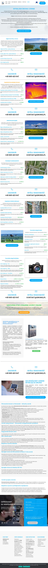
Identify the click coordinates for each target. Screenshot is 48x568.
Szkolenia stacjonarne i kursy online (24, 305)
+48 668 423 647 (42, 1)
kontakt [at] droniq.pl (29, 556)
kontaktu (9, 450)
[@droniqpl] (2, 523)
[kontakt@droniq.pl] (13, 512)
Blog (9, 3)
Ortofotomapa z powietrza (40, 544)
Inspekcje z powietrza (41, 540)
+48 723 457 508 (30, 552)
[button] (36, 351)
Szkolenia (39, 541)
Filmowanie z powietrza (42, 539)
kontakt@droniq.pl (19, 512)
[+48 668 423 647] (2, 512)
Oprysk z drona (40, 542)
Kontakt (42, 3)
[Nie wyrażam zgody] (46, 565)
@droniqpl (5, 522)
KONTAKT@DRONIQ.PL (36, 76)
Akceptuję (20, 566)
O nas (6, 3)
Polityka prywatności (26, 566)
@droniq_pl (17, 522)
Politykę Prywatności (37, 518)
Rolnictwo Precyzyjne (41, 546)
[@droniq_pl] (13, 523)
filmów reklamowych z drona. (22, 442)
